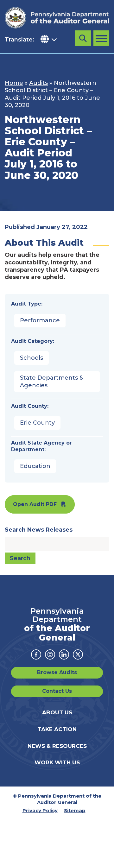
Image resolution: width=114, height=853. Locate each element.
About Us (57, 712)
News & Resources (57, 746)
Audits (38, 82)
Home (14, 82)
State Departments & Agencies (51, 381)
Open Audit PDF (35, 504)
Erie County (37, 422)
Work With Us (57, 762)
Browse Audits (57, 672)
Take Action (57, 729)
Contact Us (57, 691)
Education (35, 466)
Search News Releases (39, 529)
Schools (31, 357)
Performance (40, 320)
